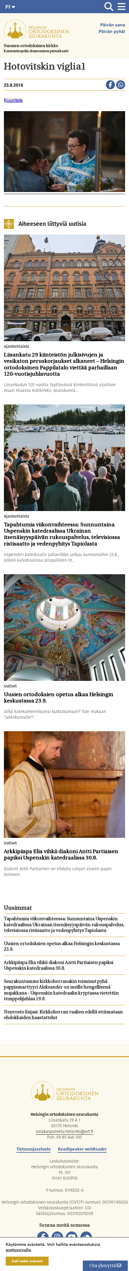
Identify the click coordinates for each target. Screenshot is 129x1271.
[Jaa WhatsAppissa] (120, 85)
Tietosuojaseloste (33, 1149)
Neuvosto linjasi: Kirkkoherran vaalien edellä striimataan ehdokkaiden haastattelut (63, 1015)
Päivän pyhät (112, 32)
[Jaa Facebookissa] (110, 85)
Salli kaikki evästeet (27, 1261)
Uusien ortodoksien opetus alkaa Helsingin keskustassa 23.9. (62, 947)
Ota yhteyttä (103, 1266)
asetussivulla (18, 1250)
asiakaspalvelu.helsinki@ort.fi (64, 1131)
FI (8, 7)
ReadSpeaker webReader (82, 1149)
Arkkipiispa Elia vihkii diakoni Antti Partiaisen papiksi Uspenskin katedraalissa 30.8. (58, 966)
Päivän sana (112, 25)
